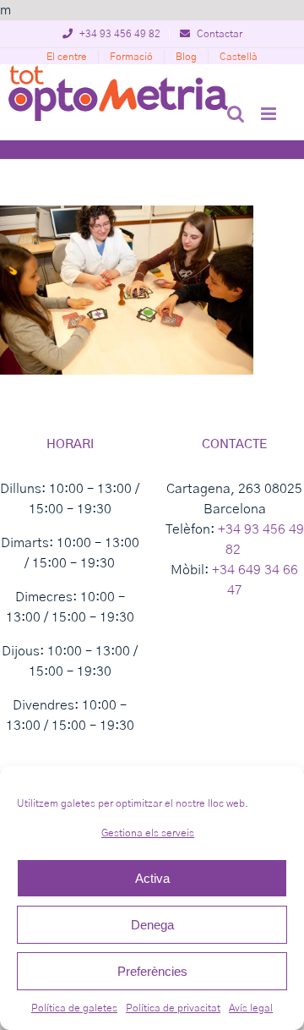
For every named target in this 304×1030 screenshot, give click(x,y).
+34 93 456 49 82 (118, 34)
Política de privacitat (173, 1008)
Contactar (218, 34)
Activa (152, 878)
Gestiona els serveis (147, 833)
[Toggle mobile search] (235, 114)
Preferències (152, 971)
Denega (152, 925)
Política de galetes (74, 1008)
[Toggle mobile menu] (270, 114)
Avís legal (251, 1008)
